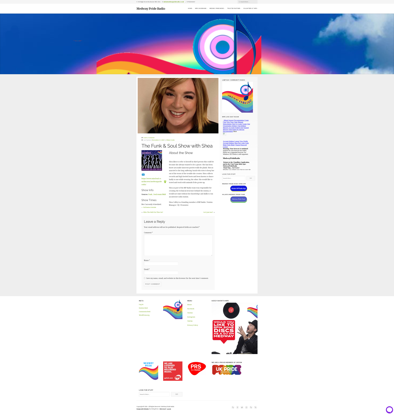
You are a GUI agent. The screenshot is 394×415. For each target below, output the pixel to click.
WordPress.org (144, 315)
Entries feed (143, 308)
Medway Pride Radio (150, 8)
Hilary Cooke (170, 140)
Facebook (190, 309)
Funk (150, 194)
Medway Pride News (217, 8)
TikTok (189, 321)
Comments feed (144, 312)
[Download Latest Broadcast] (164, 182)
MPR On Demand (200, 8)
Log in (141, 304)
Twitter (190, 313)
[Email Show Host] (142, 174)
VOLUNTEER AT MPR (250, 8)
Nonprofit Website (142, 409)
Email (147, 269)
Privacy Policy (192, 325)
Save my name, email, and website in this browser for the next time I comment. (177, 278)
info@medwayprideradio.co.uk (174, 2)
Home (190, 8)
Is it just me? (208, 212)
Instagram (191, 317)
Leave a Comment (148, 138)
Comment (148, 232)
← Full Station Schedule (148, 207)
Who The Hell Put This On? (153, 212)
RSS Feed (163, 409)
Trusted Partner (233, 8)
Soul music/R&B (159, 194)
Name (147, 260)
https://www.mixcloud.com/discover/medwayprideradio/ (151, 181)
